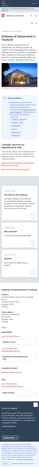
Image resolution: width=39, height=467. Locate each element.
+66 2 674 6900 (7, 336)
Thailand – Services (19, 119)
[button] (35, 405)
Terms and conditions (25, 459)
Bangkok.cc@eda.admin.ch (12, 372)
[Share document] (36, 23)
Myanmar (15, 132)
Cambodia (15, 126)
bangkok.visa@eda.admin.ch (12, 386)
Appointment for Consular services (15, 169)
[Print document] (32, 23)
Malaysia (15, 135)
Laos (13, 129)
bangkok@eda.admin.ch (11, 351)
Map (3, 327)
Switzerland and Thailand (15, 16)
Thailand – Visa (17, 122)
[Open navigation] (36, 16)
